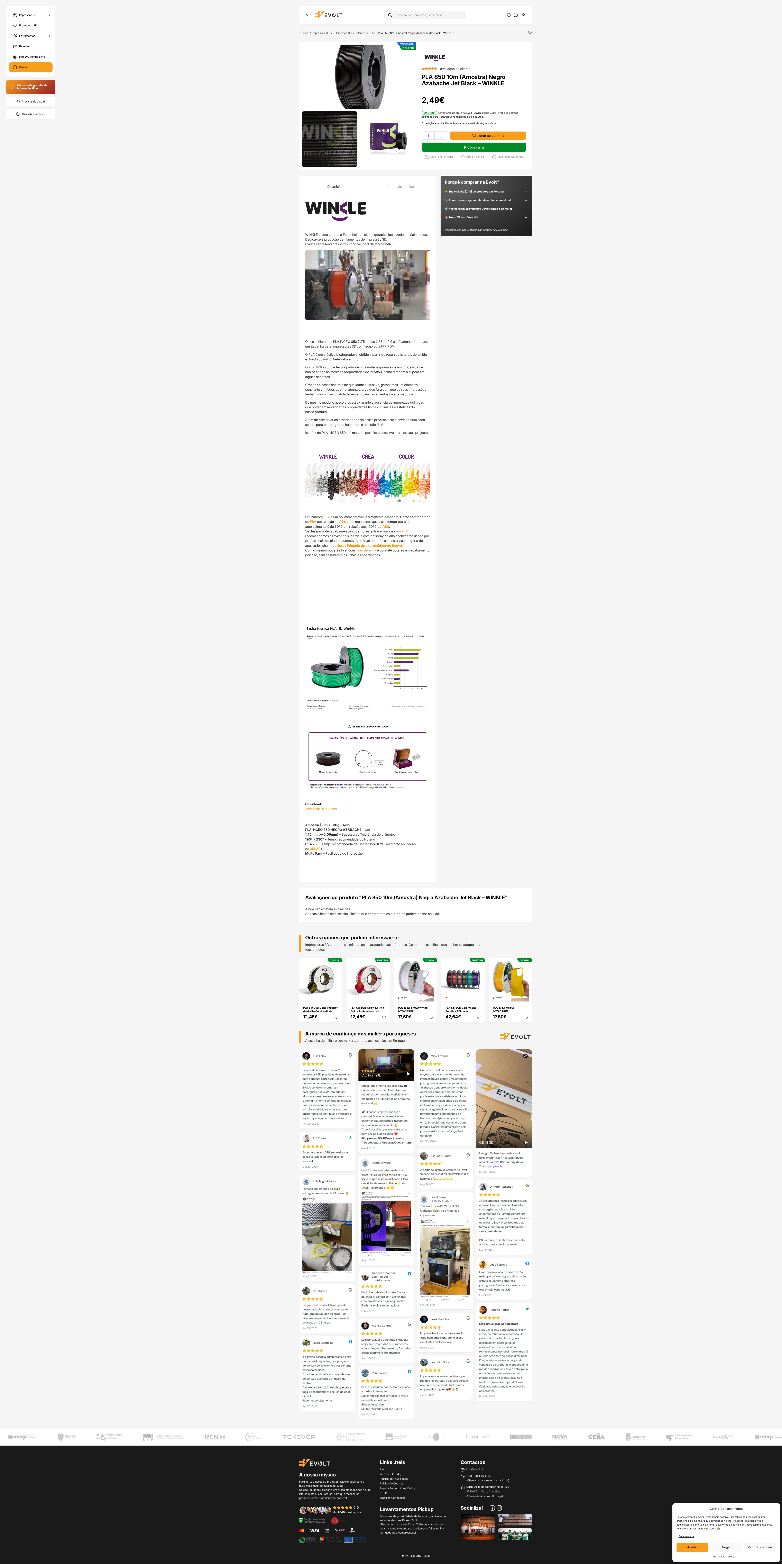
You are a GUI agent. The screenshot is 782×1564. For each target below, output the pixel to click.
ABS (342, 522)
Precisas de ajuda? (33, 101)
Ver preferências (760, 1547)
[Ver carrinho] (516, 15)
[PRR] (332, 1539)
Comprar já (476, 147)
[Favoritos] (509, 15)
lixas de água (366, 550)
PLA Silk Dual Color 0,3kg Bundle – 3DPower (460, 1009)
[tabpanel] (367, 536)
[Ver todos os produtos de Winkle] (434, 57)
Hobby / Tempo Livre (32, 56)
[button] (359, 77)
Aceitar (692, 1547)
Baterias (24, 46)
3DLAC (315, 849)
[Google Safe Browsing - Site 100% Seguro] (312, 1520)
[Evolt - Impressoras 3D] (328, 15)
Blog (382, 1469)
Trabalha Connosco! (392, 1497)
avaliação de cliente (454, 68)
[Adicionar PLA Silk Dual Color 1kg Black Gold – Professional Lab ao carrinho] (336, 995)
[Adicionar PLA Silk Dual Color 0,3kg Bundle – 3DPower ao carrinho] (479, 995)
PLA (326, 517)
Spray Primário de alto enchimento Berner (369, 545)
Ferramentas (27, 35)
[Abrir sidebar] (307, 15)
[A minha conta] (523, 15)
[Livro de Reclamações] (340, 1520)
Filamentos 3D (28, 25)
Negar (726, 1547)
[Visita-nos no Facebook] (492, 1508)
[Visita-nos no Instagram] (499, 1508)
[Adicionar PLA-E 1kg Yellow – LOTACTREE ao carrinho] (526, 995)
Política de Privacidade (394, 1478)
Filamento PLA (365, 33)
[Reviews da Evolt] (333, 1510)
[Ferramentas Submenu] (49, 36)
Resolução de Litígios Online (397, 1488)
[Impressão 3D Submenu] (49, 15)
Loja (305, 33)
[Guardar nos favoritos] (530, 32)
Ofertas (24, 67)
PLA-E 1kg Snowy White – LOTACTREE (414, 1009)
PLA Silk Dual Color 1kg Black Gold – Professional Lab (320, 1009)
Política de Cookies (724, 1556)
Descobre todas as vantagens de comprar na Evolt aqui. (476, 229)
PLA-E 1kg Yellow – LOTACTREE (504, 1009)
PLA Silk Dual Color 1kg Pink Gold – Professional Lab (367, 1009)
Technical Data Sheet (321, 809)
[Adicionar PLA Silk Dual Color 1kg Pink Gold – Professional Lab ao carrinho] (384, 995)
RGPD (383, 1493)
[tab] (335, 186)
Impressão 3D (27, 14)
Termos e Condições (392, 1474)
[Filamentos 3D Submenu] (49, 25)
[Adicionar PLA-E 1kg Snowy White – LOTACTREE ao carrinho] (431, 995)
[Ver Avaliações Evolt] (415, 1235)
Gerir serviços (686, 1536)
